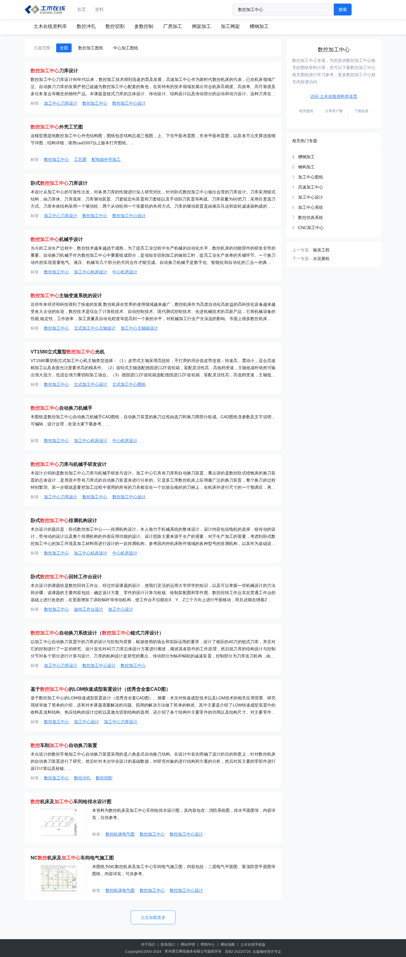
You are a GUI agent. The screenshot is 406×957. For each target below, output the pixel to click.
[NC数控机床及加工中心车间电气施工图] (59, 878)
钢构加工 (306, 167)
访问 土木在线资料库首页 (333, 96)
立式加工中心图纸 (129, 384)
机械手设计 (57, 239)
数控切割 (115, 26)
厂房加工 (172, 26)
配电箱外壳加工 (106, 159)
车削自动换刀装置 (64, 745)
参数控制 (143, 26)
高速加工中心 (310, 187)
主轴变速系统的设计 (66, 295)
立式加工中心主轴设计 (95, 328)
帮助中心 (208, 944)
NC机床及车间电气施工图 (72, 857)
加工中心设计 (120, 609)
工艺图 (80, 159)
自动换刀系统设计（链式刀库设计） (97, 632)
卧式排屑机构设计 (64, 520)
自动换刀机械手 (61, 408)
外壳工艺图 (57, 126)
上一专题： (302, 250)
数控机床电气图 (120, 834)
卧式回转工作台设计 (66, 576)
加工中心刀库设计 (60, 103)
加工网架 (230, 26)
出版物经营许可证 (267, 952)
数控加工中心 (94, 103)
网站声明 (188, 944)
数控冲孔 (86, 26)
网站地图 (228, 944)
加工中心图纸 (310, 177)
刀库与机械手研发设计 (69, 464)
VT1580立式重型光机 (68, 351)
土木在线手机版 (252, 944)
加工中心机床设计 (90, 272)
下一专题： (302, 258)
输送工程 (321, 250)
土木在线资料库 (50, 26)
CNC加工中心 (311, 227)
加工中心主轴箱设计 (139, 328)
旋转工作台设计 (88, 609)
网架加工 (201, 26)
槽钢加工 (259, 26)
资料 (99, 9)
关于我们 (148, 944)
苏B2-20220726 (238, 952)
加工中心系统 (310, 207)
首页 (81, 9)
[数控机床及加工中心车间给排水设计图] (59, 822)
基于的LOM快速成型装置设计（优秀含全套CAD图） (101, 689)
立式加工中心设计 (90, 384)
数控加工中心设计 (129, 103)
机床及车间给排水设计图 (71, 801)
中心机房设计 (124, 272)
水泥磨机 (321, 258)
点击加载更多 (153, 917)
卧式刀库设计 (59, 183)
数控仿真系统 (310, 217)
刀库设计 (54, 70)
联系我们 (168, 944)
